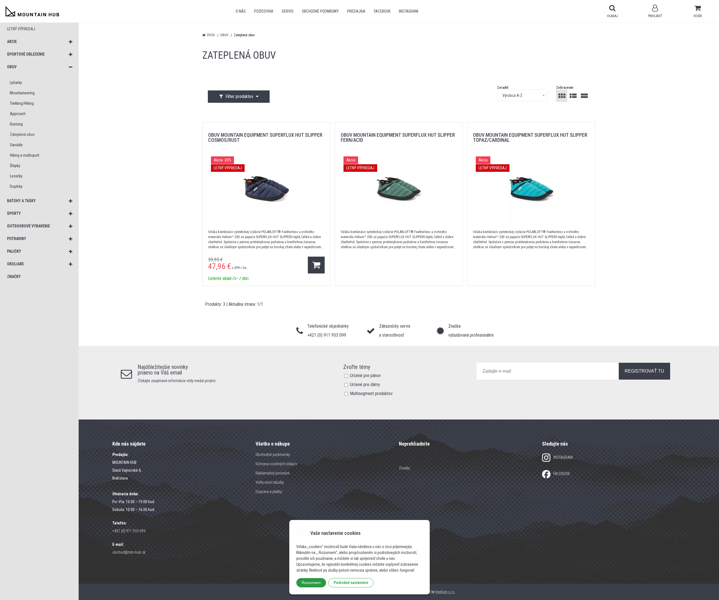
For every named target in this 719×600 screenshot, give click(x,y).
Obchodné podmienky (320, 11)
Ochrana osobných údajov (276, 464)
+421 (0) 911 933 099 (128, 531)
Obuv (224, 35)
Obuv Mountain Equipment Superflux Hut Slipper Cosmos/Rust (265, 137)
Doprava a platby (269, 491)
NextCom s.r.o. (445, 592)
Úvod (211, 35)
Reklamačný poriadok (273, 473)
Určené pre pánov (365, 375)
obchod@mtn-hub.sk (128, 552)
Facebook (382, 11)
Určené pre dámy (365, 384)
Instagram (408, 11)
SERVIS (287, 11)
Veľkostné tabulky (270, 482)
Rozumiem (311, 582)
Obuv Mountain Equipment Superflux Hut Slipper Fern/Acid (398, 137)
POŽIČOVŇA (263, 11)
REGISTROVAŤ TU (644, 371)
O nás (241, 11)
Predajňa (356, 11)
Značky (404, 468)
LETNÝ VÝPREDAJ (21, 29)
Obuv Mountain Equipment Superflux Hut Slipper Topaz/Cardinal (530, 137)
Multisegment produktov (371, 393)
